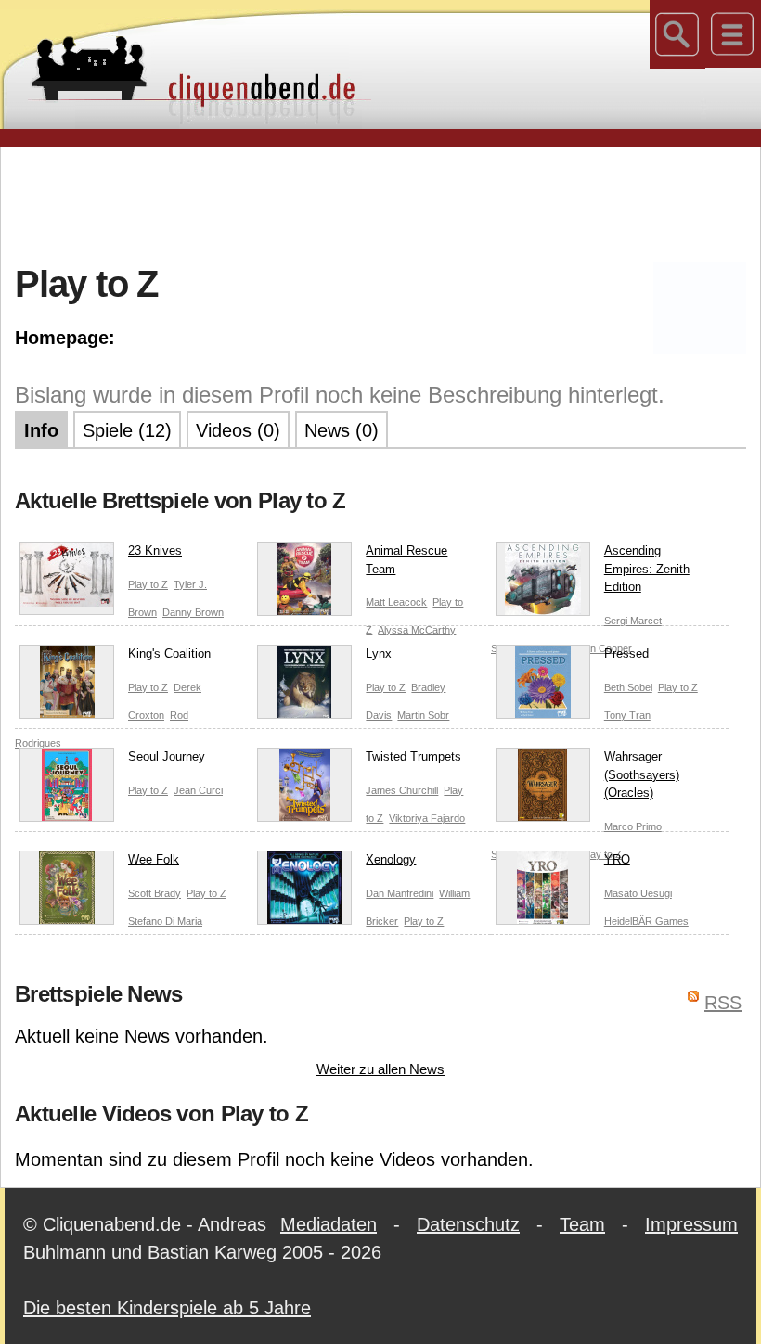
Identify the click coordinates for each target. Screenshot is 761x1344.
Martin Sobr (423, 715)
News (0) (341, 430)
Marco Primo (633, 826)
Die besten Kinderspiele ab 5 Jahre (167, 1308)
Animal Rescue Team (406, 560)
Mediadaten (328, 1224)
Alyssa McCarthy (417, 629)
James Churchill (402, 790)
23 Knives (155, 550)
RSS (723, 1002)
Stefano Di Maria (165, 921)
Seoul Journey (166, 756)
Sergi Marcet (633, 620)
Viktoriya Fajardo (427, 818)
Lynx (379, 653)
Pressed (626, 653)
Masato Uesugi (638, 893)
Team (582, 1224)
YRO (617, 859)
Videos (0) (238, 430)
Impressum (691, 1224)
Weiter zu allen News (380, 1069)
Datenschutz (468, 1224)
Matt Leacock (396, 602)
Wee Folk (153, 859)
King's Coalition (169, 653)
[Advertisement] (380, 203)
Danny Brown (193, 612)
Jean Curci (198, 790)
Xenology (391, 859)
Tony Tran (627, 715)
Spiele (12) (127, 430)
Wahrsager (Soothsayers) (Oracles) (641, 774)
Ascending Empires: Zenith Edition (647, 569)
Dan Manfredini (399, 893)
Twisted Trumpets (413, 756)
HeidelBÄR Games (646, 921)
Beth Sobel (628, 687)
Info (41, 430)
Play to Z (148, 584)
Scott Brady (154, 893)
